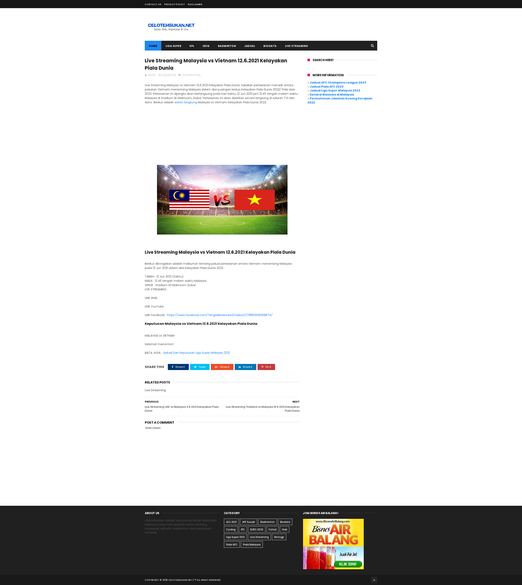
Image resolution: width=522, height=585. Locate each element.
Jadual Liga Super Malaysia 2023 (335, 90)
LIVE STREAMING (296, 46)
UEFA (206, 46)
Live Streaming (191, 75)
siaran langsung (186, 102)
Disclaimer (195, 4)
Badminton (267, 522)
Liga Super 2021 (235, 537)
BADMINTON (227, 46)
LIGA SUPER (173, 46)
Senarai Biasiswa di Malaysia (332, 95)
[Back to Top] (374, 580)
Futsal (272, 529)
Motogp (279, 537)
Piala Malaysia (252, 544)
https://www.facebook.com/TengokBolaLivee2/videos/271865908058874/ (220, 315)
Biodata (285, 522)
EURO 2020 (256, 529)
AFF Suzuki (248, 522)
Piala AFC (232, 544)
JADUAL (249, 46)
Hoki (284, 529)
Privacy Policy (174, 4)
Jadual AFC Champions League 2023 (338, 82)
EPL (192, 46)
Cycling (231, 529)
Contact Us (153, 4)
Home (153, 46)
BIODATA (270, 46)
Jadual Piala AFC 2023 (326, 87)
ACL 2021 (231, 522)
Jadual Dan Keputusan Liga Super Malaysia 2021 (196, 353)
